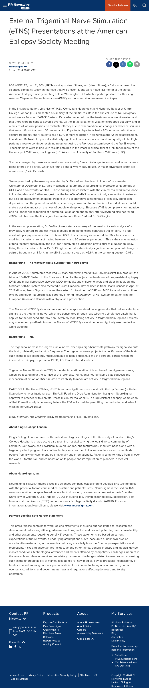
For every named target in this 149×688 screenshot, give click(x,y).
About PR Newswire (88, 622)
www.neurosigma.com (78, 505)
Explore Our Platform (55, 622)
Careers (81, 630)
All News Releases (121, 622)
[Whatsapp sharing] (130, 64)
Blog (113, 633)
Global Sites (84, 639)
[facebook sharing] (109, 64)
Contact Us (15, 642)
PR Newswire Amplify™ (123, 626)
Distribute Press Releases (52, 635)
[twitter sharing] (116, 65)
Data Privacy (118, 641)
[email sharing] (137, 64)
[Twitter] (20, 647)
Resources (117, 630)
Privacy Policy (35, 675)
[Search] (144, 5)
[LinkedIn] (11, 647)
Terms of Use (16, 675)
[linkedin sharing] (123, 64)
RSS (96, 675)
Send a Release (118, 5)
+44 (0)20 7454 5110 (24, 627)
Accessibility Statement (90, 633)
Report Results (51, 641)
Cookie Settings (20, 679)
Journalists (117, 637)
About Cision (84, 626)
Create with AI (51, 630)
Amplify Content (52, 644)
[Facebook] (15, 647)
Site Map (85, 675)
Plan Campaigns (52, 626)
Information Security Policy (61, 675)
